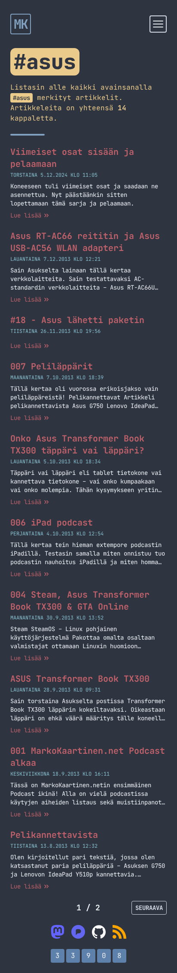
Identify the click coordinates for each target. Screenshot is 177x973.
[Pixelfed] (78, 932)
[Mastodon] (57, 932)
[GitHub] (99, 932)
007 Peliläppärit (51, 366)
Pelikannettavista (54, 834)
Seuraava (149, 908)
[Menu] (158, 24)
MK (21, 24)
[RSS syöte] (119, 932)
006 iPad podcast (51, 522)
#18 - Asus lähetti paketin (77, 320)
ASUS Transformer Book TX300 (80, 678)
